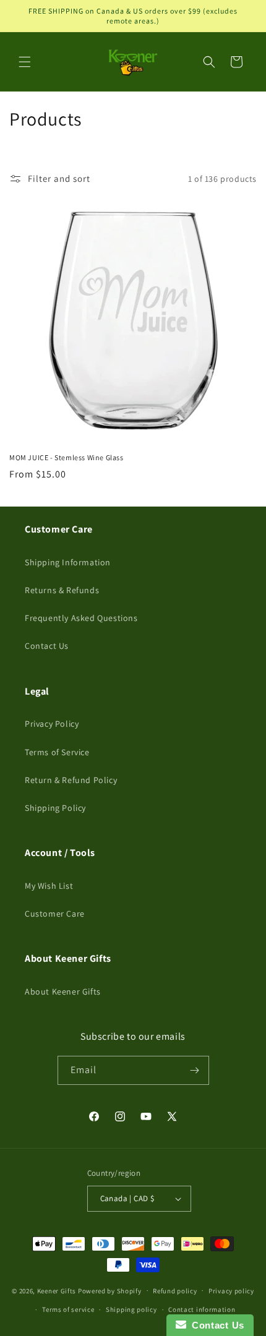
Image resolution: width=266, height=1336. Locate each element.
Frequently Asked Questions (81, 617)
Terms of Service (57, 752)
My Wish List (49, 885)
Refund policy (175, 1291)
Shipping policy (131, 1309)
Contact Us (47, 645)
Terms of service (68, 1309)
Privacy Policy (52, 723)
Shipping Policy (55, 807)
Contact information (201, 1309)
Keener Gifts (56, 1290)
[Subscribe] (194, 1070)
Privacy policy (231, 1291)
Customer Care (55, 913)
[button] (24, 61)
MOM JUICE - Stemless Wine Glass (66, 457)
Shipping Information (68, 562)
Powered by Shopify (110, 1290)
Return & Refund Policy (71, 780)
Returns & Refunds (62, 590)
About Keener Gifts (63, 991)
